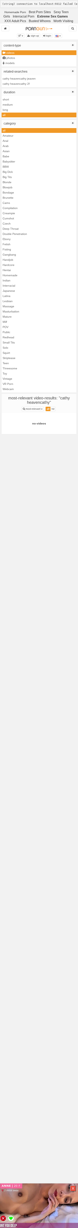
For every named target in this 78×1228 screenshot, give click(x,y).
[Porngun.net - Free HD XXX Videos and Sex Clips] (39, 28)
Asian (6, 151)
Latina (6, 296)
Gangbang (9, 254)
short (6, 99)
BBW (6, 166)
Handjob (8, 259)
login (48, 35)
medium (8, 104)
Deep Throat (11, 228)
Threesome (10, 368)
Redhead (8, 337)
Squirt (6, 352)
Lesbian (8, 301)
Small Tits (9, 342)
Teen (6, 363)
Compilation (10, 208)
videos (9, 52)
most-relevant (34, 408)
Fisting (7, 249)
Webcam (8, 389)
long (5, 109)
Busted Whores (40, 21)
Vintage (7, 378)
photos (10, 57)
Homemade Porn (15, 12)
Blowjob (7, 187)
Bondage (8, 192)
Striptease (9, 358)
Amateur (8, 135)
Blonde (7, 182)
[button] (20, 36)
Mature (7, 316)
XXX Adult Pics (15, 21)
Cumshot (8, 218)
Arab (6, 146)
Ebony (7, 239)
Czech (7, 223)
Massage (8, 306)
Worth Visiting (63, 21)
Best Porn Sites (40, 12)
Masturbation (11, 311)
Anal (5, 140)
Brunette (8, 197)
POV (5, 327)
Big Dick (8, 171)
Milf (5, 321)
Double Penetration (15, 233)
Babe (6, 156)
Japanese (9, 290)
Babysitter (9, 161)
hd (53, 409)
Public (6, 332)
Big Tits (7, 177)
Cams (6, 202)
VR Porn (8, 383)
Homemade (10, 275)
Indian (6, 280)
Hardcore (8, 265)
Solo (5, 347)
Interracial (9, 285)
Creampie (9, 213)
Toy (5, 373)
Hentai (7, 270)
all (4, 115)
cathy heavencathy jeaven (19, 78)
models (10, 63)
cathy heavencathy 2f (16, 83)
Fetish (6, 244)
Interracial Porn (23, 16)
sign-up (34, 35)
